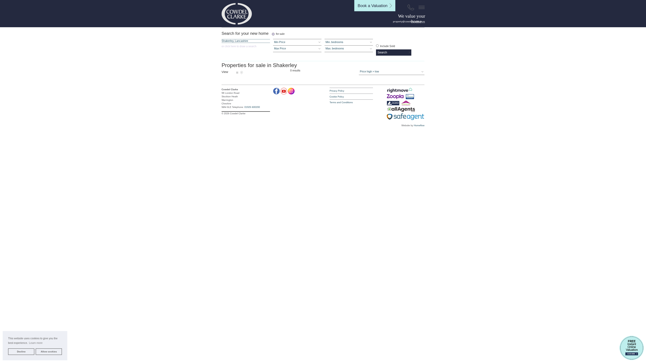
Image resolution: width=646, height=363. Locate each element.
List (237, 72)
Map (241, 72)
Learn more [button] (36, 342)
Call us (410, 7)
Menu (422, 7)
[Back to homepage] (237, 14)
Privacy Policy (337, 90)
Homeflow (419, 125)
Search (382, 52)
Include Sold (387, 46)
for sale (280, 33)
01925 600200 (252, 107)
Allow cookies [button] (49, 351)
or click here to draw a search (239, 46)
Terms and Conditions (341, 102)
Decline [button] (21, 351)
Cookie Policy (337, 96)
